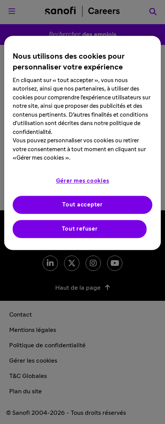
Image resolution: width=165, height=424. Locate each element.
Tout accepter (82, 205)
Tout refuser (80, 229)
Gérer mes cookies (82, 181)
